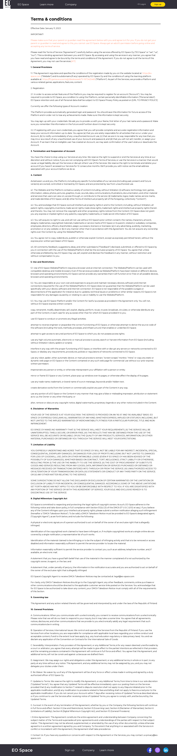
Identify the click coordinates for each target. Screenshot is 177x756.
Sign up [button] (157, 4)
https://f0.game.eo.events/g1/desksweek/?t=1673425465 (68, 79)
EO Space (23, 4)
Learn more (46, 4)
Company (71, 4)
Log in (143, 4)
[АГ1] (73, 61)
